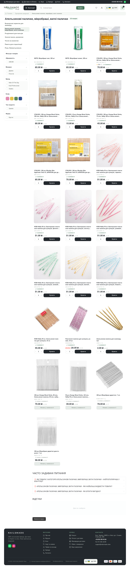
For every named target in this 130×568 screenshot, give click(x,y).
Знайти (80, 8)
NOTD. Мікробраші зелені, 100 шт (76, 58)
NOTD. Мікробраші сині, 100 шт (44, 58)
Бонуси (74, 535)
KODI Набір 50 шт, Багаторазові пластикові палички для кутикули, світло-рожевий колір (78, 227)
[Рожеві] (7, 98)
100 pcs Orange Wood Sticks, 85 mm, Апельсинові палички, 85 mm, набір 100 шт (46, 396)
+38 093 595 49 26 (116, 2)
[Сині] (20, 98)
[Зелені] (16, 98)
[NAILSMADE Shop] (12, 7)
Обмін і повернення (77, 544)
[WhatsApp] (125, 2)
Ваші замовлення (77, 547)
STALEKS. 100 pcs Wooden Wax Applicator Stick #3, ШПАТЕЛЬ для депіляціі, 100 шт (78, 171)
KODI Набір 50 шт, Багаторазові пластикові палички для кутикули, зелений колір (47, 284)
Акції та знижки (50, 544)
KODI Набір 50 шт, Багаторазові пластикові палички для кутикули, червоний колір (109, 171)
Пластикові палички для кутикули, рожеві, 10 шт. (78, 339)
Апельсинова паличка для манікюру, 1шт (108, 339)
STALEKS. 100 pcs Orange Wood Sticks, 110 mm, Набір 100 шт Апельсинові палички (109, 59)
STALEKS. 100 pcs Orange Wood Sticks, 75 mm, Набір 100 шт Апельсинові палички (109, 115)
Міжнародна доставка (13, 2)
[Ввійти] (101, 7)
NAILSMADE (16, 533)
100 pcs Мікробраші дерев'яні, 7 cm (108, 395)
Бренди (50, 2)
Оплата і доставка (77, 538)
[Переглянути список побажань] (96, 7)
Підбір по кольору (50, 547)
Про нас (47, 535)
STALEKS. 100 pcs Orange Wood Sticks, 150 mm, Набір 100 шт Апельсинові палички (47, 115)
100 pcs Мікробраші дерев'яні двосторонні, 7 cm (46, 452)
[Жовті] (12, 98)
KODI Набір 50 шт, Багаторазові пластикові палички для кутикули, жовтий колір (78, 284)
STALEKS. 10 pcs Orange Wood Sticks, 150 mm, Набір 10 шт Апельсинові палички (77, 115)
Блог (58, 2)
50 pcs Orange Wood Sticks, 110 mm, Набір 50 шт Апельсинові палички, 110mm (77, 396)
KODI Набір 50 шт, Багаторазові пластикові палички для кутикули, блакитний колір (109, 284)
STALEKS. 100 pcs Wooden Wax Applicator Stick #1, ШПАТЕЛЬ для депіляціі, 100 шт (47, 171)
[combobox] (59, 8)
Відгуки (47, 538)
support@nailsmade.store (102, 544)
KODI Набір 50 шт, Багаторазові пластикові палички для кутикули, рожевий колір (109, 227)
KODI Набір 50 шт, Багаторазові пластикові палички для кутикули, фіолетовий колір (47, 227)
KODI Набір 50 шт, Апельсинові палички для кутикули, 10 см (46, 339)
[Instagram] (13, 546)
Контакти (67, 2)
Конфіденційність (58, 561)
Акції (42, 2)
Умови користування (71, 561)
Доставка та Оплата (30, 2)
